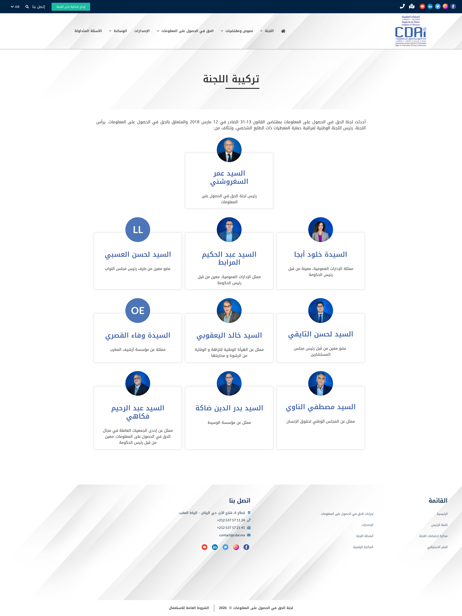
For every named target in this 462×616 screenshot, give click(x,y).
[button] (27, 7)
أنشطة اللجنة (364, 536)
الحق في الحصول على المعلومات (187, 31)
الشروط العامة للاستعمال (189, 608)
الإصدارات (142, 31)
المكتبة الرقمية (363, 547)
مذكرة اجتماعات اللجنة (433, 536)
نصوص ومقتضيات (239, 31)
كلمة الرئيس (439, 525)
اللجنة (269, 31)
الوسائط (120, 31)
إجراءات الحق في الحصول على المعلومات (347, 514)
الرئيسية (442, 514)
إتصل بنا (38, 6)
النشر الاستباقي (437, 547)
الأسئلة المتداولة (88, 31)
